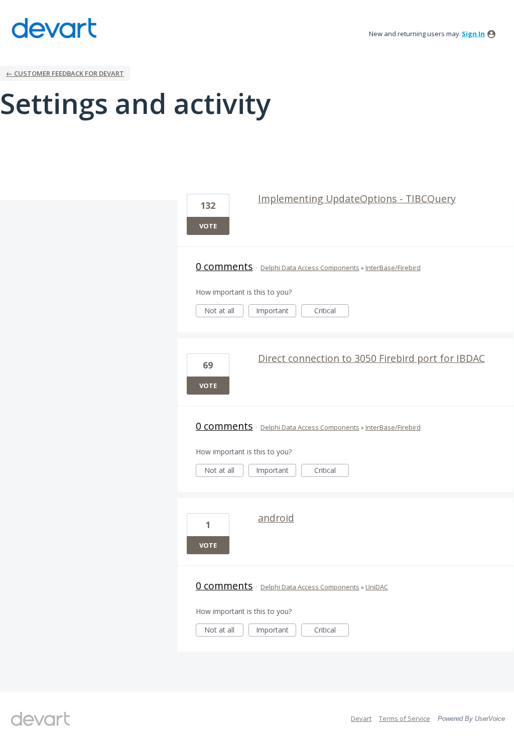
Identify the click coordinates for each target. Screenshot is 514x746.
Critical (331, 311)
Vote (208, 225)
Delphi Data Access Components (310, 267)
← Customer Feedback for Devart (65, 73)
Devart (361, 718)
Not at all (223, 311)
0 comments (224, 266)
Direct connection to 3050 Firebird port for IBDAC (371, 358)
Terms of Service (404, 718)
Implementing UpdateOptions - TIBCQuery (357, 198)
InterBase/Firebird (393, 267)
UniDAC (376, 586)
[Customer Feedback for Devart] (54, 28)
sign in (473, 33)
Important (276, 311)
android (276, 518)
